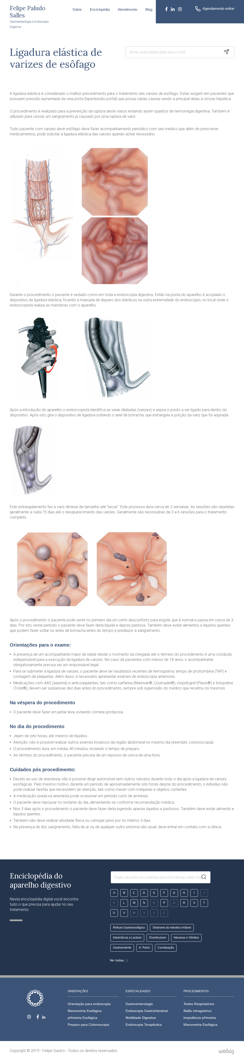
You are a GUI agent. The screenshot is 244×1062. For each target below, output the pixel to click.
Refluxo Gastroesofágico (129, 927)
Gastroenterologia (139, 1004)
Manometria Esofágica (85, 1011)
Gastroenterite (122, 947)
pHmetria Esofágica (82, 1018)
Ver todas (117, 960)
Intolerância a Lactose (127, 937)
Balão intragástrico (197, 1011)
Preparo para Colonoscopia (88, 1024)
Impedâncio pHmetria (199, 1018)
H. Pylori (144, 947)
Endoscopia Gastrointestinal (147, 1011)
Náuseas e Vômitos (186, 937)
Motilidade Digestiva (141, 1018)
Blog (148, 9)
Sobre (77, 9)
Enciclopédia (100, 9)
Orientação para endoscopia (89, 1004)
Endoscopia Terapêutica (144, 1024)
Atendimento (127, 9)
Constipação (166, 947)
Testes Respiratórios (198, 1004)
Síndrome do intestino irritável (171, 927)
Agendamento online (218, 8)
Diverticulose (157, 937)
